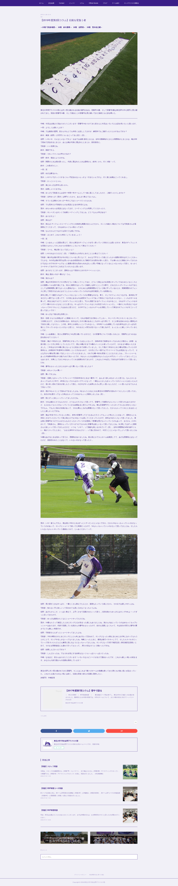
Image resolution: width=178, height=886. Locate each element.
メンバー (72, 3)
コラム (82, 3)
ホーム (41, 3)
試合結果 (51, 3)
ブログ (105, 3)
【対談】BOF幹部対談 (49, 810)
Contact (61, 3)
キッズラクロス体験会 (131, 3)
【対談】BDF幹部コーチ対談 (52, 788)
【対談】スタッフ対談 (49, 766)
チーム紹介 (115, 3)
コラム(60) (43, 716)
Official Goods (93, 3)
